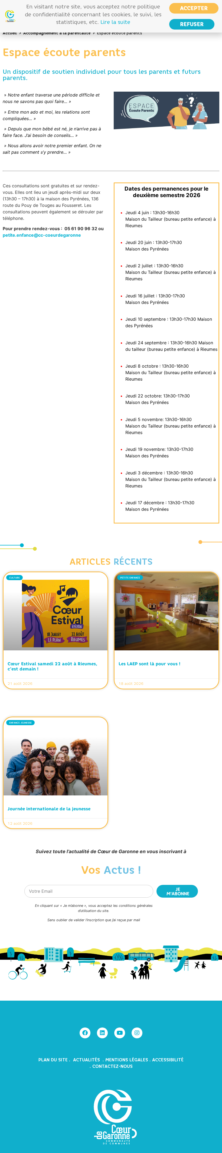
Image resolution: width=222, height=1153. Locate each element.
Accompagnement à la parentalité (56, 33)
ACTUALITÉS (87, 1059)
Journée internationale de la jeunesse (49, 808)
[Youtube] (119, 1032)
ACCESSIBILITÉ (168, 1059)
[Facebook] (85, 1032)
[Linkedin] (102, 1032)
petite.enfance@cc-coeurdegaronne (42, 235)
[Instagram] (137, 1032)
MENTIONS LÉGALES (126, 1059)
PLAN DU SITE (53, 1059)
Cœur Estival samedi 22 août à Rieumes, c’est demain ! (52, 666)
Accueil (10, 33)
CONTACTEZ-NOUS (112, 1066)
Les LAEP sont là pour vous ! (149, 663)
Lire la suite (115, 22)
